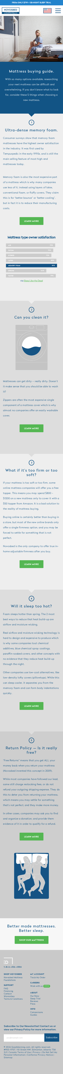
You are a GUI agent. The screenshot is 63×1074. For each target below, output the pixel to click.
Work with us (39, 986)
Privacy (37, 1052)
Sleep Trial (35, 998)
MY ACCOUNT (37, 974)
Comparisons (36, 1012)
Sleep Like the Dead (33, 281)
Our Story (34, 996)
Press (32, 1004)
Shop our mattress (31, 940)
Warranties (9, 996)
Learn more (31, 221)
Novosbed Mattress (13, 977)
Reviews (34, 1001)
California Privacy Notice (40, 1055)
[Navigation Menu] (58, 11)
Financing (8, 991)
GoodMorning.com (20, 1047)
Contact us (46, 1026)
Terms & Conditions (13, 999)
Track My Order (37, 977)
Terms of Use (24, 1052)
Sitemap (8, 1057)
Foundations (10, 980)
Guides (33, 1015)
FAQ (6, 988)
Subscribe (52, 1037)
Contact (8, 994)
